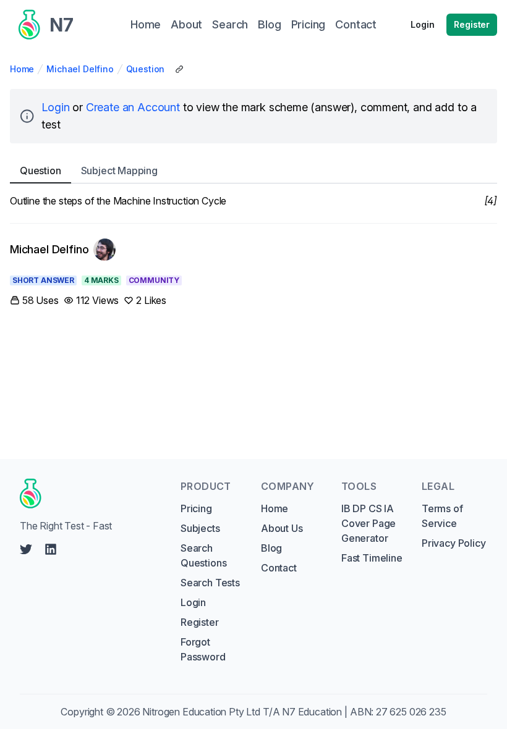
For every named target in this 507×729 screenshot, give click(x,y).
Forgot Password (203, 649)
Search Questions (203, 555)
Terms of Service (442, 515)
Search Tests (210, 582)
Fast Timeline (372, 558)
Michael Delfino (79, 69)
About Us (282, 528)
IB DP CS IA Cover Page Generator (368, 523)
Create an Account (133, 107)
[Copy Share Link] (179, 69)
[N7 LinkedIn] (51, 549)
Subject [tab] (119, 170)
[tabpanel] (253, 200)
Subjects (200, 528)
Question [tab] (40, 170)
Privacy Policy (454, 543)
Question (145, 69)
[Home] (88, 493)
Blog (271, 548)
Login (422, 24)
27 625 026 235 (411, 712)
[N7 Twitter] (26, 549)
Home (22, 69)
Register (472, 24)
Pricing (196, 508)
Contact (279, 568)
